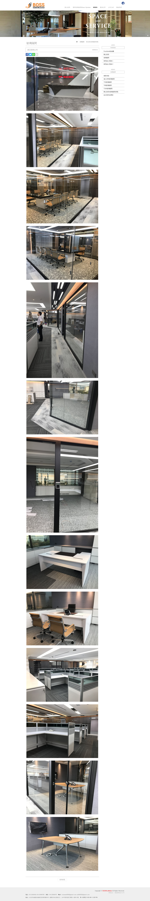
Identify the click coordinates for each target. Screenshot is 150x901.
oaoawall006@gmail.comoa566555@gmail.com (76, 894)
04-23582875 (53, 894)
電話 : (27, 894)
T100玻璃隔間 (108, 88)
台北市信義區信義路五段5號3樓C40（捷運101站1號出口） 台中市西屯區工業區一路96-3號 (54, 897)
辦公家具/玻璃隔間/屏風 (111, 92)
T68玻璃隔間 (108, 85)
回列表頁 (62, 879)
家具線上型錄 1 (108, 61)
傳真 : (47, 894)
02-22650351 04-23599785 (36, 894)
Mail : (60, 894)
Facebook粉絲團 (109, 51)
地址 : (27, 897)
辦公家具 (106, 54)
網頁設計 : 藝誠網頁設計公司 (116, 892)
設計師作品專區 (108, 95)
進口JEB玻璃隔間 (109, 79)
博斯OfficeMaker (35, 5)
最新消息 (106, 75)
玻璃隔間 (106, 57)
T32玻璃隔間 (108, 82)
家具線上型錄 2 (108, 64)
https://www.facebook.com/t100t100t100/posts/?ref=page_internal (123, 3)
